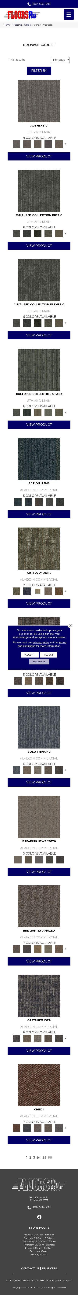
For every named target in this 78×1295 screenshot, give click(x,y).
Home (7, 24)
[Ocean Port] (28, 501)
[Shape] (39, 727)
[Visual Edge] (18, 680)
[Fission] (48, 769)
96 (50, 1157)
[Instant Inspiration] (59, 948)
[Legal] (48, 143)
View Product (39, 156)
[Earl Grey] (49, 501)
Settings (39, 661)
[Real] (59, 143)
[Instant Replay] (39, 859)
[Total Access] (60, 859)
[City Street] (60, 501)
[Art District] (37, 1127)
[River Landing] (27, 1127)
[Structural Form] (60, 680)
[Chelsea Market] (39, 1085)
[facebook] (39, 1217)
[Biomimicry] (39, 190)
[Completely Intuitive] (37, 948)
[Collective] (37, 233)
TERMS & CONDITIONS (50, 1280)
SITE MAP (67, 1280)
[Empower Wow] (48, 948)
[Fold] (37, 412)
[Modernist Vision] (37, 591)
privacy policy (41, 642)
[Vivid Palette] (59, 591)
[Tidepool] (39, 458)
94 (39, 1157)
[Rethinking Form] (49, 680)
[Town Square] (59, 1127)
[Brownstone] (39, 501)
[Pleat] (48, 412)
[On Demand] (49, 859)
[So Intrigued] (39, 906)
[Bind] (39, 369)
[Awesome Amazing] (48, 591)
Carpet (28, 24)
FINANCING (49, 1268)
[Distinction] (59, 233)
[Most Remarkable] (27, 591)
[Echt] (27, 143)
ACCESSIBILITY (13, 1280)
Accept (30, 654)
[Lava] (37, 769)
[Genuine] (37, 143)
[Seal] (59, 769)
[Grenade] (27, 769)
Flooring (17, 24)
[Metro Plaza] (48, 1127)
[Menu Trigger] (69, 14)
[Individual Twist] (39, 680)
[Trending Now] (39, 816)
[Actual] (39, 101)
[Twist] (59, 412)
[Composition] (48, 233)
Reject (48, 654)
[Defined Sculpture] (28, 680)
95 (44, 1157)
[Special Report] (28, 859)
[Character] (27, 233)
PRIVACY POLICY (30, 1280)
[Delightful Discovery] (39, 548)
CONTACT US (30, 1268)
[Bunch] (27, 412)
